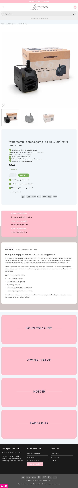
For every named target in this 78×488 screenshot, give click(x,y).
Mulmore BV (48, 480)
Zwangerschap (11, 23)
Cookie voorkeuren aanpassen (51, 484)
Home (3, 23)
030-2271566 (29, 188)
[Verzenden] (74, 14)
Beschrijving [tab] (9, 250)
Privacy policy (37, 484)
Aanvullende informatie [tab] (24, 250)
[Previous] (5, 69)
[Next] (72, 69)
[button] (2, 7)
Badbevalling (22, 23)
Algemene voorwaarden (25, 484)
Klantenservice (34, 448)
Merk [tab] (35, 250)
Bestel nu (24, 175)
